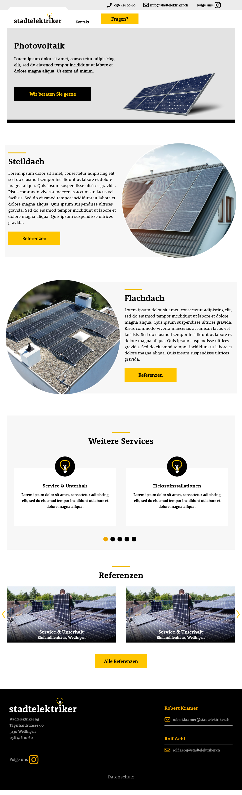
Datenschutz (121, 777)
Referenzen (34, 238)
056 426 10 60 (124, 5)
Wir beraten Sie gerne (53, 94)
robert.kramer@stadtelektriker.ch (201, 719)
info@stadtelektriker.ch (169, 5)
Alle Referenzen (121, 661)
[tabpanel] (65, 497)
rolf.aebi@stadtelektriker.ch (196, 750)
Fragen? (119, 19)
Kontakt (82, 21)
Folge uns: (205, 5)
